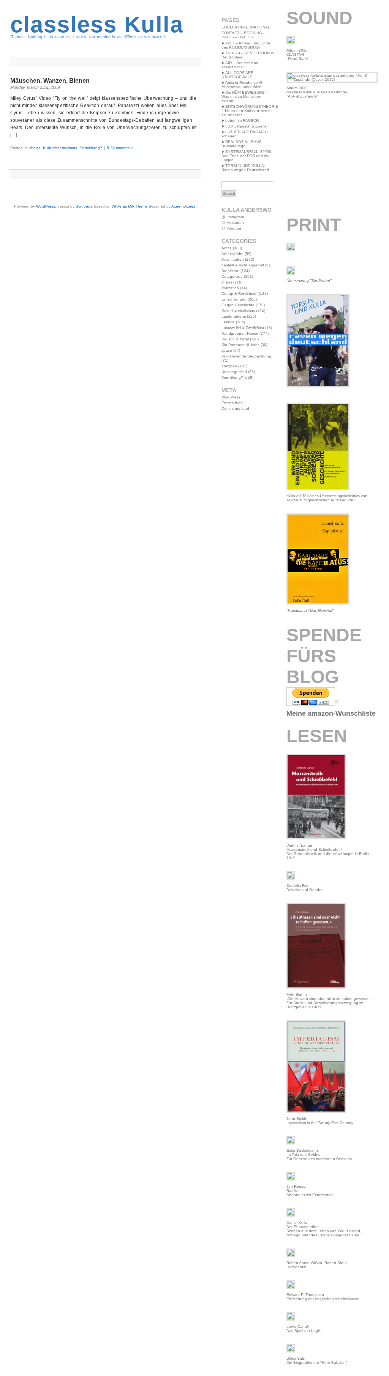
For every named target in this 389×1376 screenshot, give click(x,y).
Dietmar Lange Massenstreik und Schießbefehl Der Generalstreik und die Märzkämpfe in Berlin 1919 (327, 851)
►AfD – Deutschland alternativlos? (239, 65)
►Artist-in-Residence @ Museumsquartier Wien (242, 84)
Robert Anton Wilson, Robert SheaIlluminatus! (316, 1265)
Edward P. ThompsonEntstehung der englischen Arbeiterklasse (322, 1297)
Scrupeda (84, 206)
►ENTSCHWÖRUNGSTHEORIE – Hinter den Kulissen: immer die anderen (249, 110)
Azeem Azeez (183, 206)
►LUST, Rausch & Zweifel (244, 126)
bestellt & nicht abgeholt (242, 265)
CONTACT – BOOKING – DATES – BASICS (243, 35)
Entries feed (232, 403)
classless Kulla (96, 24)
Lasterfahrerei (233, 316)
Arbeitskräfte (232, 254)
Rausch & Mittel (235, 339)
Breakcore (230, 271)
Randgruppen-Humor (239, 333)
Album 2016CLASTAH (297, 54)
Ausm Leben (232, 259)
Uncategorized (234, 372)
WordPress (45, 206)
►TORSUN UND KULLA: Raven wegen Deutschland (245, 168)
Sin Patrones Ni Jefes (240, 345)
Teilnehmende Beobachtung (246, 356)
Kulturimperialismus (60, 148)
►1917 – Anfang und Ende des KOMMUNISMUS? (245, 45)
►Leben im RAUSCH (240, 120)
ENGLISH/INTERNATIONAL (245, 27)
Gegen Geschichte (238, 305)
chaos (34, 148)
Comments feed (235, 408)
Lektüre (228, 322)
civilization (230, 288)
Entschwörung (234, 299)
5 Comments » (120, 148)
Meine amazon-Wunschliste (331, 713)
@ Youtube (231, 228)
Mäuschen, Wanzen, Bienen (50, 80)
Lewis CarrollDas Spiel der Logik (303, 1328)
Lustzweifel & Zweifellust (242, 328)
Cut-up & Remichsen (239, 293)
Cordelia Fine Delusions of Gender (304, 887)
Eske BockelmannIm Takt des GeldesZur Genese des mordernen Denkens (319, 1154)
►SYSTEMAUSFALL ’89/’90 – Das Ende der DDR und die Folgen (248, 156)
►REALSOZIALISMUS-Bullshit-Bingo (242, 144)
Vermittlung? (91, 148)
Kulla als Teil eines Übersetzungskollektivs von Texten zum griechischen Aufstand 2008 (326, 498)
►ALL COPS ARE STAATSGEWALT (237, 75)
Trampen (229, 366)
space (226, 350)
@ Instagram (232, 217)
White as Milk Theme (130, 206)
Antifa (226, 248)
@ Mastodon (232, 222)
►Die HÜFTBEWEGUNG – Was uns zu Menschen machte (244, 96)
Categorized (232, 276)
